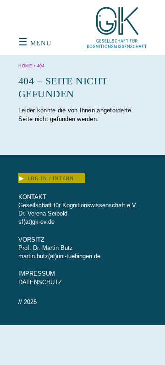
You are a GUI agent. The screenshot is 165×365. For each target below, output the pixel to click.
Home (25, 66)
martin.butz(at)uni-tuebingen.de (59, 256)
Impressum (36, 273)
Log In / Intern (46, 178)
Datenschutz (40, 282)
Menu (34, 43)
